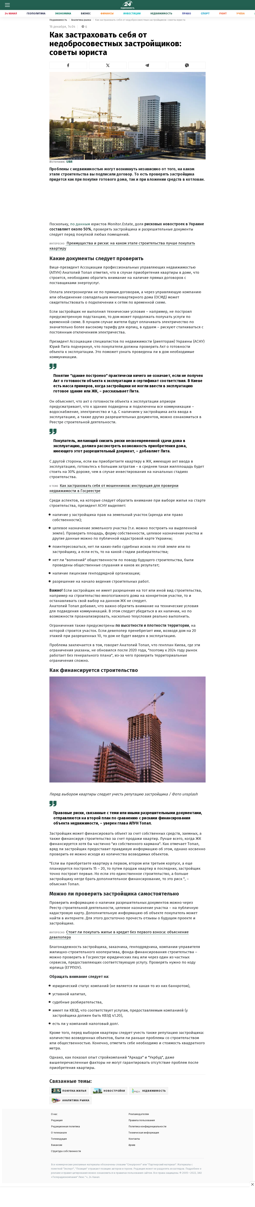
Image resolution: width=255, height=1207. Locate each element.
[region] (127, 1197)
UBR (69, 162)
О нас (54, 1114)
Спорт (205, 13)
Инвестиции (132, 13)
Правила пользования (141, 1120)
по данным (80, 224)
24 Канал (11, 13)
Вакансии (56, 1144)
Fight (223, 13)
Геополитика (36, 13)
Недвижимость (161, 13)
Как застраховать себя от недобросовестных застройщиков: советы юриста (140, 20)
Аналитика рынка (81, 20)
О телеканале (59, 1132)
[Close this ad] (252, 1184)
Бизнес (86, 13)
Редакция (57, 1120)
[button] (68, 65)
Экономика (63, 13)
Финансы (107, 13)
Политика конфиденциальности (147, 1126)
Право (186, 13)
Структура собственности (66, 1151)
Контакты (134, 1138)
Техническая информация (143, 1132)
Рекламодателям (138, 1114)
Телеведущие (59, 1138)
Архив (131, 1144)
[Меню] (7, 5)
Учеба (240, 13)
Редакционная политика (65, 1126)
